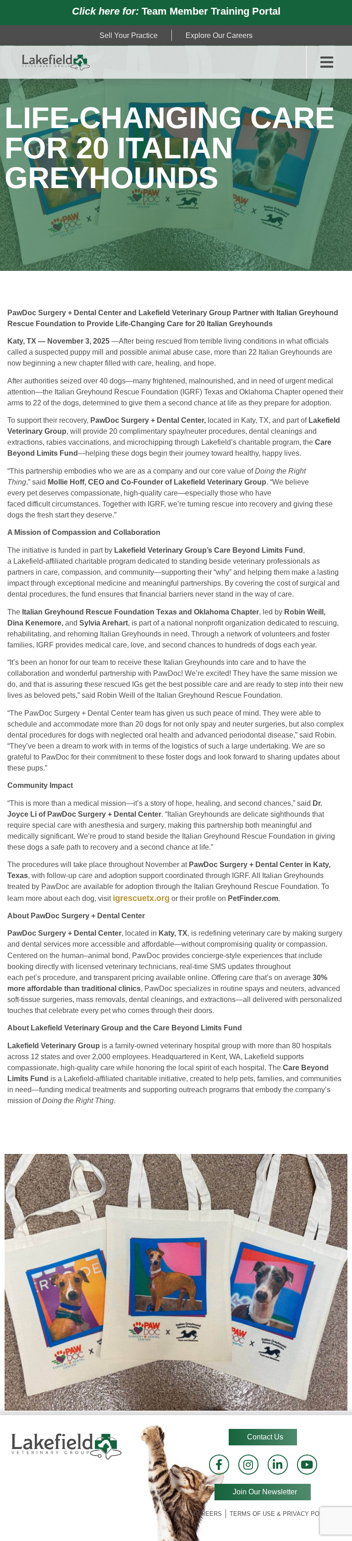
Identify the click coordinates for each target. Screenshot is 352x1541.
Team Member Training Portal (176, 11)
